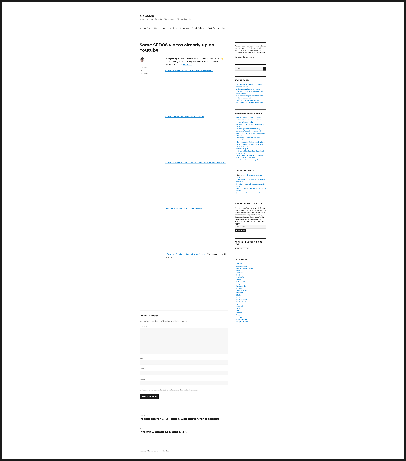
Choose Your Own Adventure (246, 268)
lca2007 (239, 288)
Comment (144, 326)
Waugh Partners (242, 322)
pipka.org (147, 16)
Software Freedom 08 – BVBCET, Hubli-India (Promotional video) (195, 162)
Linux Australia (241, 290)
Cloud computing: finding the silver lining (250, 142)
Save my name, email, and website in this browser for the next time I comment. (170, 390)
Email (143, 369)
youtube (147, 73)
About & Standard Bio (149, 28)
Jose (237, 193)
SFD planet (187, 64)
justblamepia (241, 286)
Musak (164, 28)
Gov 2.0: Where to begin (244, 122)
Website (143, 379)
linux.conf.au (240, 293)
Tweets (239, 317)
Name (142, 358)
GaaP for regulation (216, 28)
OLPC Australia (241, 299)
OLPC (238, 297)
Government (240, 282)
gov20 (238, 279)
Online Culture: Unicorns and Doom (248, 120)
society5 (239, 313)
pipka (141, 64)
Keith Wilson (240, 180)
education (239, 273)
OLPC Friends (241, 302)
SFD (141, 70)
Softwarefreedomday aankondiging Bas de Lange (186, 254)
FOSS (238, 275)
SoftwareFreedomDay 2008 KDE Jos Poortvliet (184, 116)
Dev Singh (239, 184)
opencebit (239, 304)
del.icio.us (239, 270)
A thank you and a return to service (248, 89)
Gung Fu (239, 284)
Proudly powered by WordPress (159, 451)
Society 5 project (242, 149)
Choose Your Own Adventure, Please (248, 118)
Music (238, 295)
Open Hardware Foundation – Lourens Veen (183, 208)
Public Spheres (198, 28)
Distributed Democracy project (247, 160)
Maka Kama (240, 188)
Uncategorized (241, 319)
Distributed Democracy (179, 28)
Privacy (239, 308)
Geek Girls (240, 277)
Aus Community (242, 266)
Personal (239, 306)
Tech (238, 315)
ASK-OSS (239, 264)
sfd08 (141, 73)
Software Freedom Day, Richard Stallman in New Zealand (189, 70)
